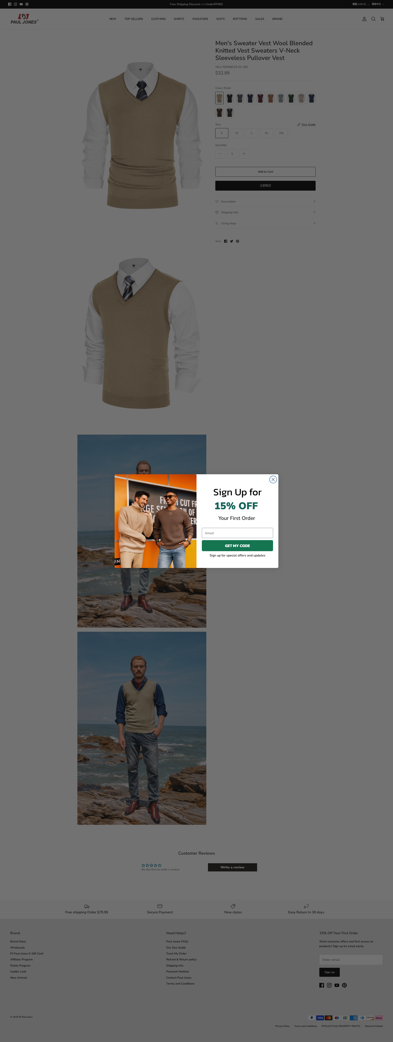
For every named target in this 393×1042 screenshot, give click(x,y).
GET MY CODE (237, 546)
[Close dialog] (273, 479)
